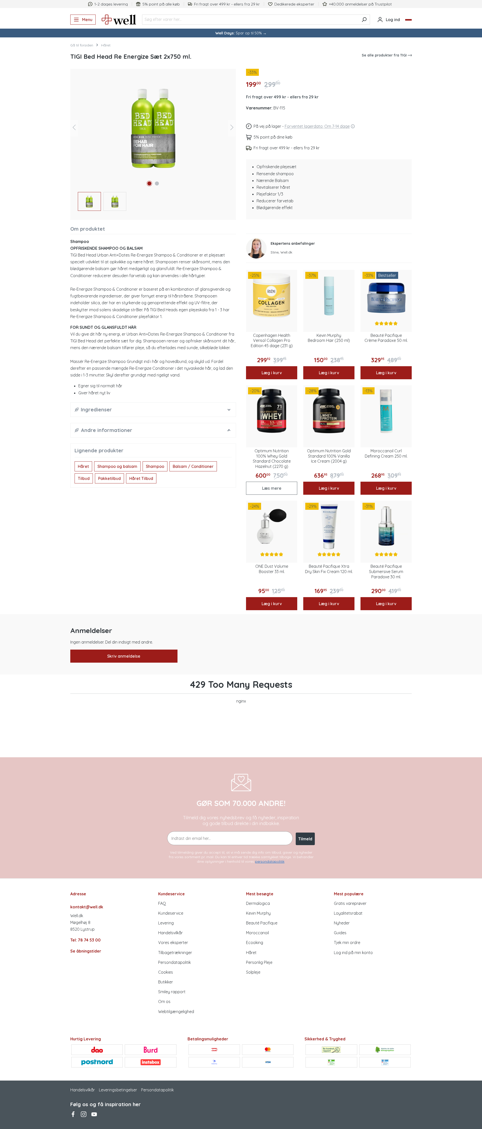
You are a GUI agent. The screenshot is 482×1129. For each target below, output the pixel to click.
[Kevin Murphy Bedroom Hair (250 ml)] (328, 295)
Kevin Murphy (258, 913)
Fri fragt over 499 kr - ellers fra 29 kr (282, 96)
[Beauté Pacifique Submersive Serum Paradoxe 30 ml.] (386, 526)
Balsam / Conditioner (193, 466)
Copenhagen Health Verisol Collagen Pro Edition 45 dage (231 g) (272, 340)
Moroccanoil (257, 932)
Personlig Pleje (259, 962)
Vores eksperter (173, 942)
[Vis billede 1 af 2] (149, 183)
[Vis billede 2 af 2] (157, 183)
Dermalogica (258, 903)
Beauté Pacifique (261, 922)
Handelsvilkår (170, 932)
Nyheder (342, 922)
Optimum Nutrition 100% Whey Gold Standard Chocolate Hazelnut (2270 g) (272, 458)
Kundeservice (170, 913)
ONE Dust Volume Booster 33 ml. (271, 569)
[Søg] (364, 20)
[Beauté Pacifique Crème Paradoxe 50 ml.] (386, 295)
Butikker (165, 981)
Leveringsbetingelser (118, 1089)
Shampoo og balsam (117, 466)
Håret (83, 466)
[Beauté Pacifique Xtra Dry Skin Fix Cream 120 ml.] (328, 526)
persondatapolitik (269, 861)
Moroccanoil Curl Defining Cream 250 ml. (386, 453)
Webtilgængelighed (176, 1011)
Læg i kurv (272, 372)
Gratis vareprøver (350, 903)
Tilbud (84, 478)
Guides (340, 932)
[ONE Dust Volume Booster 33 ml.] (271, 526)
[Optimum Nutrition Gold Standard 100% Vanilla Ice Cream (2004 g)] (328, 410)
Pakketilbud (109, 478)
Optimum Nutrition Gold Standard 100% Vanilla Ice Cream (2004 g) (329, 456)
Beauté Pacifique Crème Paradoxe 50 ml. (386, 338)
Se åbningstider (85, 951)
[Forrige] (74, 128)
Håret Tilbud (141, 478)
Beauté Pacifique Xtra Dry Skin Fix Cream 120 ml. (329, 569)
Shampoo (155, 466)
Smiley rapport (172, 991)
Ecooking (254, 942)
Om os (164, 1001)
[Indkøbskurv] (408, 20)
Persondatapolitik (174, 962)
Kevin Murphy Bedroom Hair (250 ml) (329, 338)
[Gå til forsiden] (119, 20)
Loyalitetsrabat (348, 913)
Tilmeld (305, 838)
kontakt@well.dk (86, 906)
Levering (166, 922)
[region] (153, 142)
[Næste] (232, 128)
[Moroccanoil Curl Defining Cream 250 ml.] (386, 410)
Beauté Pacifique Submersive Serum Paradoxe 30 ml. (386, 571)
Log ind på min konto (353, 952)
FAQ (162, 903)
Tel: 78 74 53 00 (85, 940)
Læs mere (271, 488)
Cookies (165, 972)
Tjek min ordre (347, 942)
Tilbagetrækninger (175, 952)
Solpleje (253, 972)
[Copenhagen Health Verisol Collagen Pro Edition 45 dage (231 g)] (271, 295)
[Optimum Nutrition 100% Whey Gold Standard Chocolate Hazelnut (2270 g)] (271, 410)
